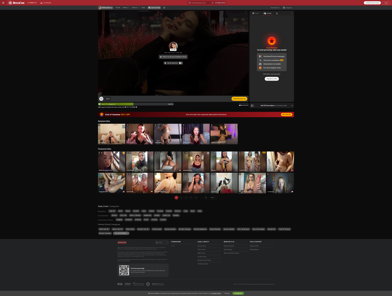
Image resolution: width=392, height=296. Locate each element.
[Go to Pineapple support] (148, 284)
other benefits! (275, 74)
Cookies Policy (202, 256)
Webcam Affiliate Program (231, 253)
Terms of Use (201, 249)
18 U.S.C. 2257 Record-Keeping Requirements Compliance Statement (254, 284)
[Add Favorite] (101, 99)
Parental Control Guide (204, 260)
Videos (126, 7)
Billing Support (254, 249)
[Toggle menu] (3, 3)
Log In (386, 3)
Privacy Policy (202, 246)
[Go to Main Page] (16, 3)
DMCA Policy (201, 253)
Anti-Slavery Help (203, 264)
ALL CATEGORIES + (121, 233)
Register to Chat (272, 79)
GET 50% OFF (286, 114)
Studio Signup (228, 249)
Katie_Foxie (103, 206)
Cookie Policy (216, 293)
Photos (135, 7)
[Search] (212, 2)
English (160, 242)
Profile (118, 7)
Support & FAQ (254, 246)
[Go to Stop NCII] (158, 284)
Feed (143, 7)
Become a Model (229, 246)
